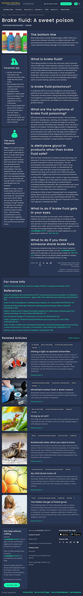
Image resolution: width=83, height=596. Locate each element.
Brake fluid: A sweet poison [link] (36, 15)
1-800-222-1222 (53, 233)
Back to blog (73, 338)
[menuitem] (8, 10)
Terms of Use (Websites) (59, 592)
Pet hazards (35, 345)
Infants (74, 383)
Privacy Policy (28, 592)
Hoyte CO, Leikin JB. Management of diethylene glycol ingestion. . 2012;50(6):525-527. (39, 303)
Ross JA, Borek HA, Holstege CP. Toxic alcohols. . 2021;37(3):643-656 (31, 316)
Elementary (69, 409)
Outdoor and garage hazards (13, 25)
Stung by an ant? (40, 416)
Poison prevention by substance (17, 15)
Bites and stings (63, 435)
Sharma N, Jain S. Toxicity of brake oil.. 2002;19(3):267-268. (28, 330)
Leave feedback (75, 592)
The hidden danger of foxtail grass (49, 502)
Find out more (36, 375)
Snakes (34, 435)
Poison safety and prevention (61, 383)
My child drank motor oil (43, 473)
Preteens (34, 412)
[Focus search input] (24, 4)
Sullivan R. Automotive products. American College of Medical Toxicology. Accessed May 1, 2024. (37, 286)
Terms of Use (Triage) (42, 592)
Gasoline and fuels (37, 469)
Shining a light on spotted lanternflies (50, 351)
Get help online (66, 4)
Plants (34, 498)
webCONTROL (38, 231)
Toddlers (28, 25)
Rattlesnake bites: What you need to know (53, 442)
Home (3, 15)
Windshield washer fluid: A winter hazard (52, 389)
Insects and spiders (47, 345)
